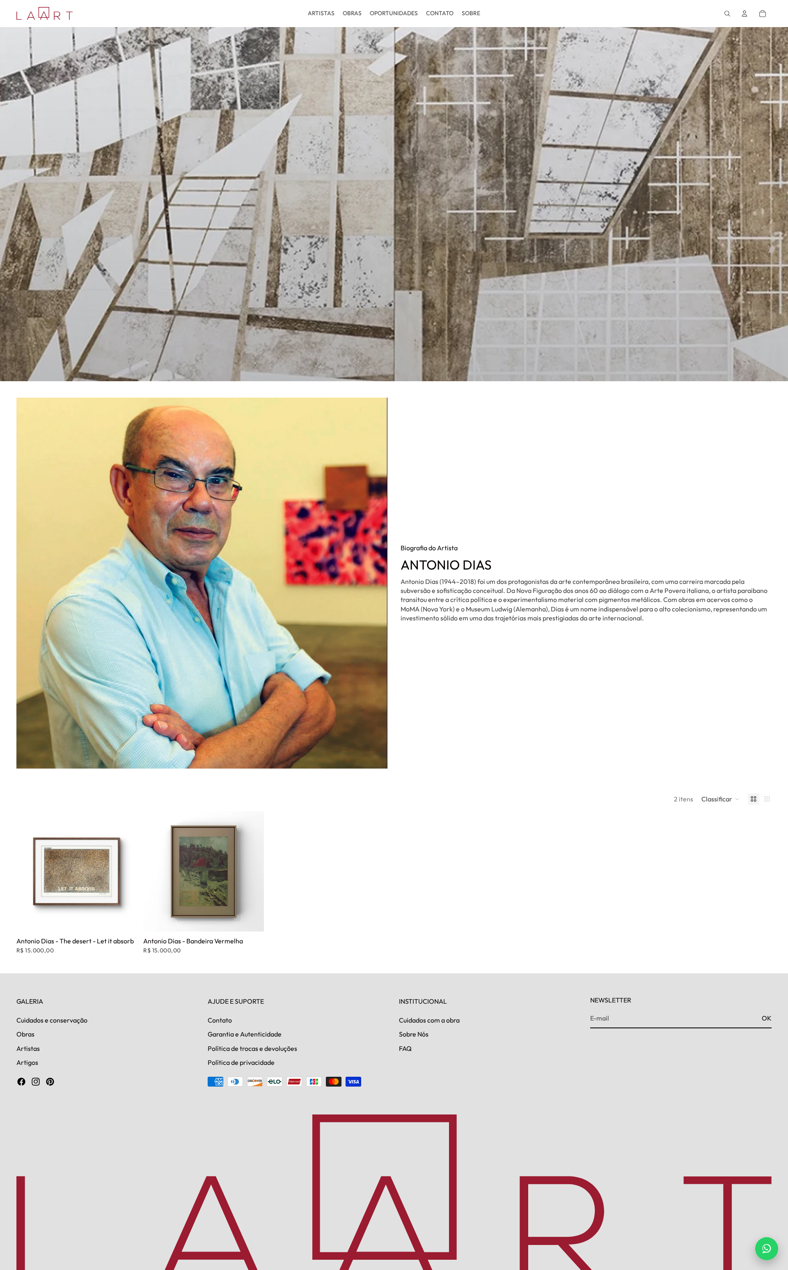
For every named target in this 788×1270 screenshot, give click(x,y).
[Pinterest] (50, 1082)
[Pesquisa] (727, 14)
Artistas (28, 1048)
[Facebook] (21, 1082)
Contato (220, 1020)
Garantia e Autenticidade (245, 1034)
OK (767, 1018)
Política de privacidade (241, 1062)
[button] (720, 799)
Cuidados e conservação (51, 1020)
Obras (25, 1034)
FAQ (405, 1048)
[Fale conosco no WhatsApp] (766, 1248)
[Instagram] (36, 1082)
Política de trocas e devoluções (252, 1048)
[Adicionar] (124, 918)
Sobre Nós (413, 1034)
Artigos (27, 1062)
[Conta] (744, 14)
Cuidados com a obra (429, 1020)
